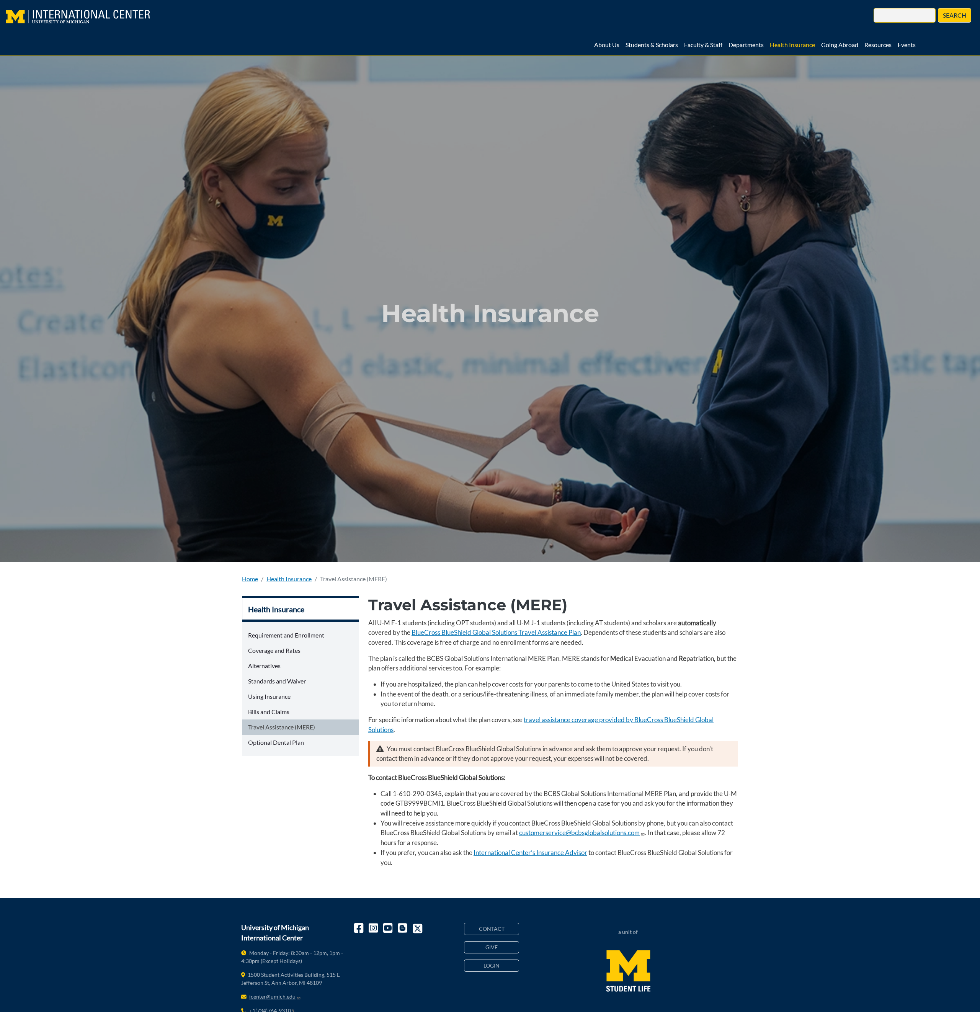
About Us (606, 44)
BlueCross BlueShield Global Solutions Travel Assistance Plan (496, 632)
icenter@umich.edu (272, 996)
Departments (746, 44)
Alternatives (264, 665)
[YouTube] (388, 928)
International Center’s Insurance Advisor (530, 853)
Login (491, 965)
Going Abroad (839, 44)
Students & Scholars (652, 44)
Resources (878, 44)
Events (907, 44)
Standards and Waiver (277, 681)
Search (954, 15)
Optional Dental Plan (276, 742)
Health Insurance (792, 44)
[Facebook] (359, 928)
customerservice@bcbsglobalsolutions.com (579, 833)
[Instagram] (374, 928)
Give (491, 947)
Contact (492, 928)
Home (250, 578)
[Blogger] (403, 928)
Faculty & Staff (703, 44)
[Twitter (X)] (417, 928)
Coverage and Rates (274, 650)
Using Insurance (269, 696)
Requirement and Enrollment (286, 635)
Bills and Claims (268, 711)
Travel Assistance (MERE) (281, 727)
